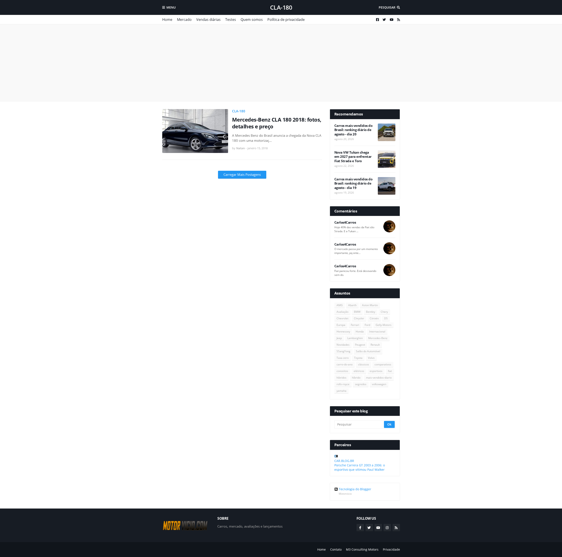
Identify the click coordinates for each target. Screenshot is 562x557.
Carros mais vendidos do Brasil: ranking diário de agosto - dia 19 (353, 183)
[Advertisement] (281, 62)
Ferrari (355, 325)
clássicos (363, 364)
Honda (360, 331)
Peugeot (360, 345)
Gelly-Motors (383, 325)
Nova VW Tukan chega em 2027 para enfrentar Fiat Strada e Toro (353, 156)
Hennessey (343, 331)
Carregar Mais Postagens (242, 174)
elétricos (359, 371)
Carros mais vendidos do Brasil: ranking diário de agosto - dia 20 (353, 130)
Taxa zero (343, 358)
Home (167, 19)
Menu (171, 7)
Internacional (377, 331)
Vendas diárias (208, 19)
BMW (357, 312)
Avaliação (342, 312)
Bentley (370, 312)
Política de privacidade (286, 19)
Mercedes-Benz (377, 338)
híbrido (356, 377)
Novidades (343, 345)
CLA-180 (281, 7)
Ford (367, 325)
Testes (230, 19)
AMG (340, 305)
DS (386, 318)
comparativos (383, 364)
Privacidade (391, 549)
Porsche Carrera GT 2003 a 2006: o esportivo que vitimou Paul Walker (359, 467)
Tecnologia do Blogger (355, 489)
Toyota (358, 358)
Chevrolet (342, 318)
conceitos (342, 371)
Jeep (339, 338)
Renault (375, 345)
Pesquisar (387, 7)
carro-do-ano (345, 364)
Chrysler (359, 318)
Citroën (374, 318)
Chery (384, 312)
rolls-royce (343, 384)
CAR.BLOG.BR (344, 461)
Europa (341, 325)
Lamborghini (355, 338)
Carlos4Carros (345, 222)
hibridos (341, 377)
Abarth (352, 305)
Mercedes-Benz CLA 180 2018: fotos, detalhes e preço (276, 123)
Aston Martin (370, 305)
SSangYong (343, 351)
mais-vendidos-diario (379, 377)
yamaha (341, 391)
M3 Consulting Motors (362, 549)
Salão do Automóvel (368, 351)
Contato (336, 549)
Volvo (371, 358)
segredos (360, 384)
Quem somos (252, 19)
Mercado (184, 19)
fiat (390, 371)
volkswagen (379, 384)
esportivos (376, 371)
